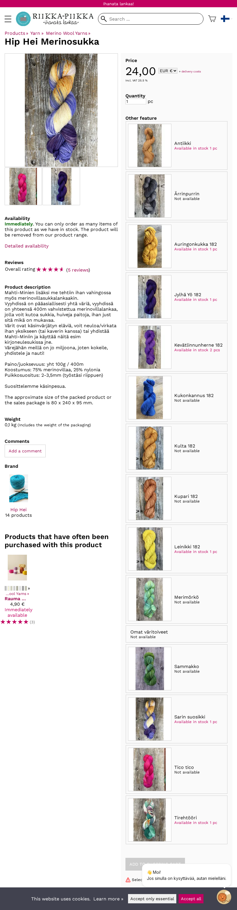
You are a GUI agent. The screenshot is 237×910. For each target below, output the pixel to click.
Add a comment (25, 451)
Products (16, 33)
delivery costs (191, 71)
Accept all (191, 898)
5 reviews (78, 270)
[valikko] (8, 19)
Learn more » (108, 899)
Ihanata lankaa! (118, 3)
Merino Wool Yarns (68, 33)
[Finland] (226, 18)
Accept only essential (152, 898)
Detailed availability (27, 246)
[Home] (57, 24)
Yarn (36, 33)
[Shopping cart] (212, 18)
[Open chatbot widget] (224, 897)
